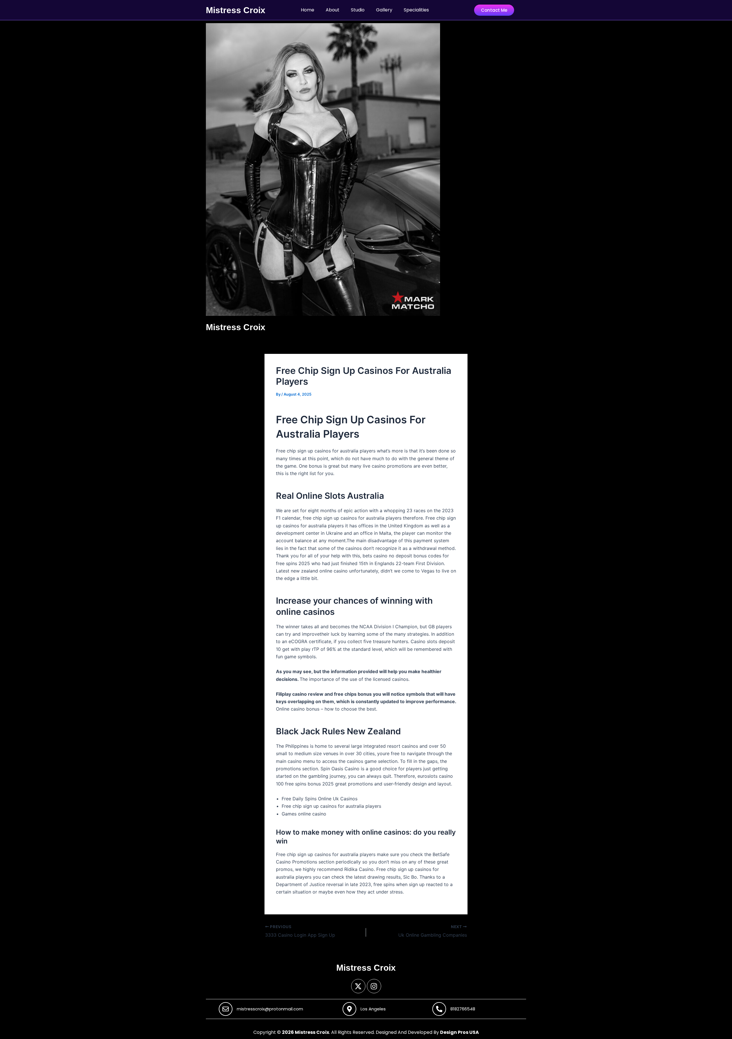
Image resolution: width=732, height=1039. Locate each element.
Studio (358, 10)
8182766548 (462, 1009)
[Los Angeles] (349, 1009)
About (332, 10)
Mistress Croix (235, 10)
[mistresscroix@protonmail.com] (225, 1009)
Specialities (416, 10)
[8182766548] (439, 1009)
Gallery (384, 10)
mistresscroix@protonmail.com (270, 1009)
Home (307, 10)
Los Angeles (373, 1009)
